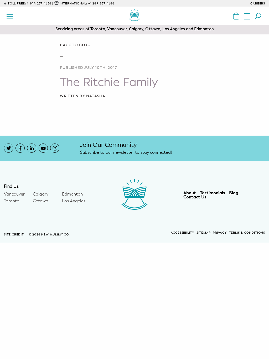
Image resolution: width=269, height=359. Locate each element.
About (189, 193)
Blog (233, 193)
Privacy (220, 233)
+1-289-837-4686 (101, 4)
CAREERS (257, 4)
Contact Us (194, 197)
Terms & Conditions (247, 233)
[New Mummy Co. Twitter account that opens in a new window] (8, 148)
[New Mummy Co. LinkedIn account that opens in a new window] (31, 148)
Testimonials (212, 193)
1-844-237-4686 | (40, 4)
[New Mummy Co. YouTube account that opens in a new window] (43, 148)
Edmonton (72, 194)
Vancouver (14, 194)
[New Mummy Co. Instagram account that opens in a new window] (54, 148)
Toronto (11, 201)
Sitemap (203, 233)
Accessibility (182, 233)
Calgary (40, 194)
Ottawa (40, 201)
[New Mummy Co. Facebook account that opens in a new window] (20, 148)
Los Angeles (73, 201)
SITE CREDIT (14, 235)
